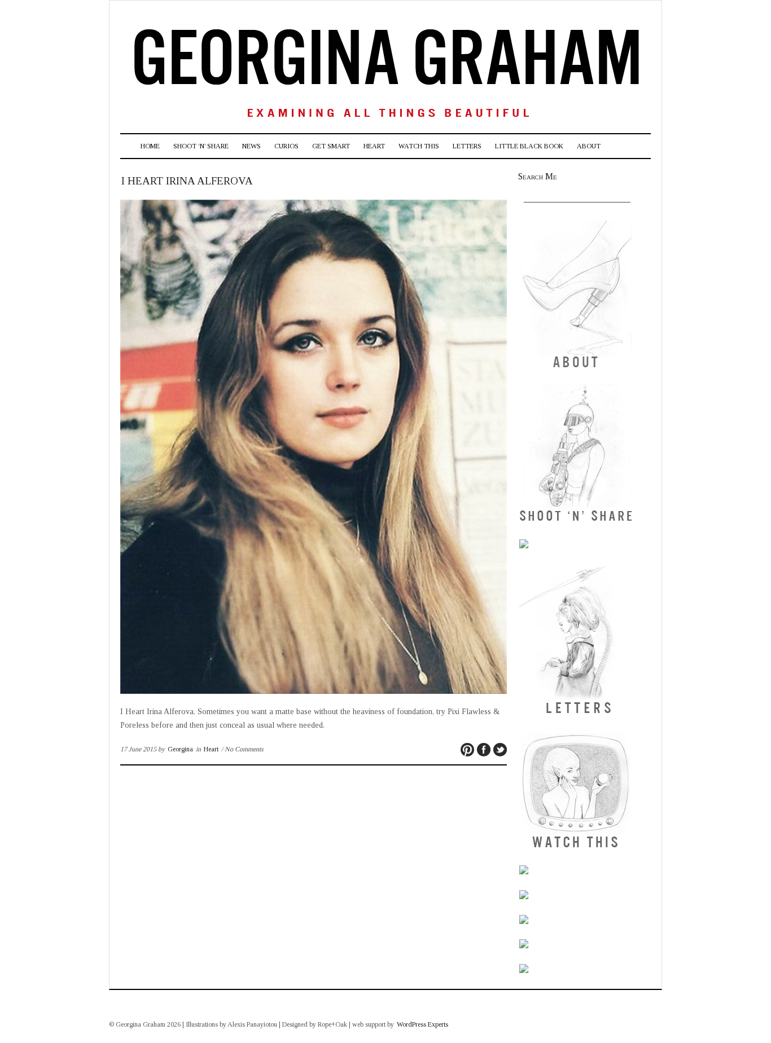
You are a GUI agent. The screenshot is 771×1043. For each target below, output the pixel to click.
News (251, 146)
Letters (467, 146)
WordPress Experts (422, 1024)
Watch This (418, 146)
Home (150, 146)
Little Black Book (529, 146)
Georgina (180, 749)
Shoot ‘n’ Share (201, 146)
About (589, 146)
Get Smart (331, 146)
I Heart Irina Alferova (187, 181)
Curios (286, 146)
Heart (374, 146)
